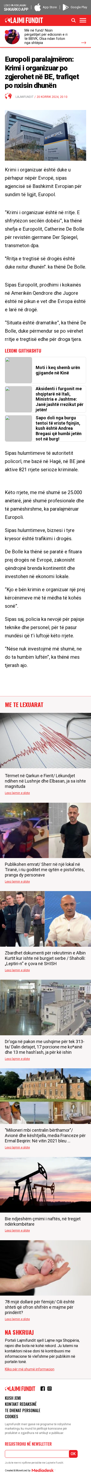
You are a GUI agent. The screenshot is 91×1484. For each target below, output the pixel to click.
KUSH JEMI (13, 1398)
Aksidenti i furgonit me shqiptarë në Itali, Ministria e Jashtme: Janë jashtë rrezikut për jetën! (59, 399)
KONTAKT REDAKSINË (21, 1404)
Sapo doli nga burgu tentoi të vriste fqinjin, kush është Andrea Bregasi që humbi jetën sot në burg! (59, 428)
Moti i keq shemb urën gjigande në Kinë (58, 370)
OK (73, 1453)
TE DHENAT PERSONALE (22, 1410)
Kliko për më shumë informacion (29, 1369)
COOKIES (11, 1416)
